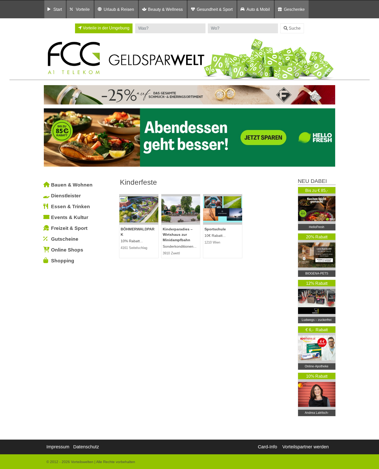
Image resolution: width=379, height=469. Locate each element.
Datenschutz (86, 446)
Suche (295, 28)
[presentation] (49, 137)
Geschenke (294, 9)
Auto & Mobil (258, 9)
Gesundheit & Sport (215, 9)
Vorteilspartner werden (305, 446)
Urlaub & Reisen (119, 9)
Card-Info (267, 446)
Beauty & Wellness (165, 9)
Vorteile (83, 9)
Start (57, 9)
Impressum (57, 446)
